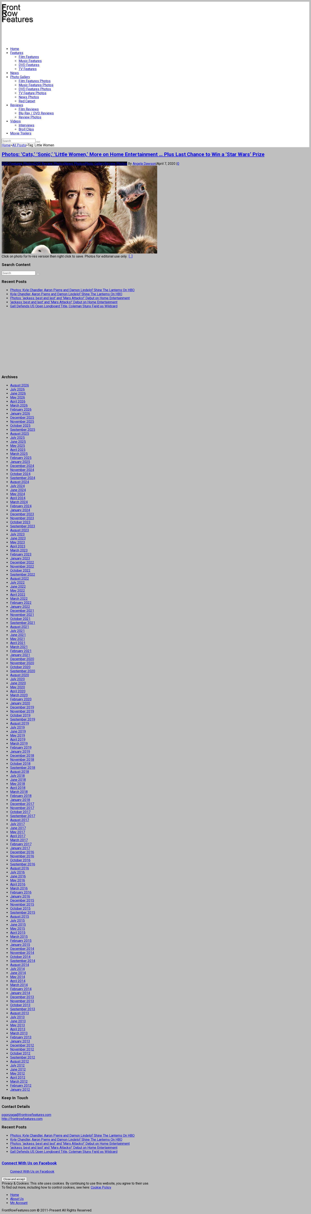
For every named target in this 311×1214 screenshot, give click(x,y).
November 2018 (22, 760)
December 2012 (22, 1045)
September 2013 (22, 1009)
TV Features (28, 69)
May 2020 (17, 687)
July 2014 (17, 969)
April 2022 (17, 595)
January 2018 (20, 800)
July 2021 (17, 631)
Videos (15, 121)
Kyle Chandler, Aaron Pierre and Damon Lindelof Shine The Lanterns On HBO (66, 294)
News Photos (29, 97)
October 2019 (20, 715)
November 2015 (22, 904)
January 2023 (20, 558)
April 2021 (17, 643)
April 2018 (17, 788)
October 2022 (20, 570)
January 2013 (20, 1041)
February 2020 (21, 699)
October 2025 (20, 426)
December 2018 (22, 756)
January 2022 (20, 607)
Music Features (30, 61)
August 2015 (19, 917)
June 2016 (18, 876)
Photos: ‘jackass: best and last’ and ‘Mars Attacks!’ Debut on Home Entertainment (70, 298)
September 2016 (22, 864)
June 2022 (18, 587)
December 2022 (22, 562)
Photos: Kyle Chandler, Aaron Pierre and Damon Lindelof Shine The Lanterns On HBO (72, 290)
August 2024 (19, 482)
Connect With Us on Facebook (29, 1163)
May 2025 (17, 446)
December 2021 (22, 611)
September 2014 (22, 961)
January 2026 (20, 414)
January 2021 (20, 655)
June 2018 (18, 780)
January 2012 (20, 1090)
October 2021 (20, 619)
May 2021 (17, 639)
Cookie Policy (101, 1187)
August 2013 (19, 1013)
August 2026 (19, 385)
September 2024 (22, 478)
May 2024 (17, 494)
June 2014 (18, 973)
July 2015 (17, 921)
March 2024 (19, 502)
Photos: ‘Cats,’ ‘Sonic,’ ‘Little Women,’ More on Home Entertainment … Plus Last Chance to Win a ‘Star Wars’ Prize (133, 154)
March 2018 (19, 792)
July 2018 (17, 776)
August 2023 (19, 530)
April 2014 (17, 981)
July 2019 (17, 727)
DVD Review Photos (49, 164)
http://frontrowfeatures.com (22, 1119)
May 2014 (17, 977)
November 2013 (22, 1001)
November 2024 (22, 470)
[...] (130, 256)
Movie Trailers (20, 133)
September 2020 (22, 671)
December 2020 (22, 659)
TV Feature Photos (32, 93)
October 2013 (20, 1005)
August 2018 (19, 772)
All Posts (19, 145)
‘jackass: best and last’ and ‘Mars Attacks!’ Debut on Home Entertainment (63, 302)
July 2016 (17, 872)
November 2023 (22, 518)
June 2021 (18, 635)
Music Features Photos (36, 85)
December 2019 (22, 707)
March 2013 (19, 1033)
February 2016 (21, 892)
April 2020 (17, 691)
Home (14, 49)
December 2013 (22, 997)
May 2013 (17, 1025)
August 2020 (19, 675)
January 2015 (20, 945)
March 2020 (19, 695)
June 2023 (18, 538)
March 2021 (19, 647)
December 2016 (22, 852)
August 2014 (19, 965)
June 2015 (18, 925)
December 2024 (22, 466)
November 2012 (22, 1049)
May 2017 (17, 832)
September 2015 (22, 912)
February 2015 (21, 941)
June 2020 (18, 683)
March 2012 (19, 1082)
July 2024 (17, 486)
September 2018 (22, 768)
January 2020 (20, 703)
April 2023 (17, 546)
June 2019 (18, 731)
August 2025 (19, 434)
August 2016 (19, 868)
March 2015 (19, 937)
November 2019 (22, 711)
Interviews (26, 125)
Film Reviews (29, 109)
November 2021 (22, 615)
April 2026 (17, 401)
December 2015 (22, 900)
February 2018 (21, 796)
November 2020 (22, 663)
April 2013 (17, 1029)
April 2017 (17, 836)
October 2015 (20, 908)
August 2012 (19, 1061)
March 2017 (19, 840)
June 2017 (18, 828)
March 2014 (19, 985)
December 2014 (22, 949)
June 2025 (18, 442)
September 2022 (22, 574)
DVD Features (29, 65)
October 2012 (20, 1053)
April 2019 (17, 739)
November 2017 (22, 808)
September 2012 (22, 1057)
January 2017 (20, 848)
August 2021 (19, 627)
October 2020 (20, 667)
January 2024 (20, 510)
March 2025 (19, 454)
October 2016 (20, 860)
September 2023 (22, 526)
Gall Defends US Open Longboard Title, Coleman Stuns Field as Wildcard (63, 306)
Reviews (16, 105)
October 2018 (20, 764)
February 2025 (21, 458)
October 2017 (20, 812)
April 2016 (17, 884)
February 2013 (21, 1037)
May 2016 (17, 880)
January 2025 (20, 462)
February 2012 (21, 1086)
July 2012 (17, 1065)
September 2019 (22, 719)
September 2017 (22, 816)
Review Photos (30, 117)
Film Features (29, 57)
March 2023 (19, 550)
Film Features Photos (35, 81)
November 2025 (22, 422)
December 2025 (22, 418)
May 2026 (17, 397)
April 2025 (17, 450)
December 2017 (22, 804)
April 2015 (17, 933)
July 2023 (17, 534)
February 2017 (21, 844)
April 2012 (17, 1077)
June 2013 (18, 1021)
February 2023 (21, 554)
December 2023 (22, 514)
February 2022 (21, 603)
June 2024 (18, 490)
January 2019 (20, 752)
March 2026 (19, 405)
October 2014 (20, 957)
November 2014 (22, 953)
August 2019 (19, 723)
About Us (17, 1199)
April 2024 (17, 498)
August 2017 (19, 820)
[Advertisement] (79, 33)
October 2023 (20, 522)
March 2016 (19, 888)
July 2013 (17, 1017)
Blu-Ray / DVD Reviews (36, 113)
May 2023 (17, 542)
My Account (19, 1203)
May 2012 (17, 1073)
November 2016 (22, 856)
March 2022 (19, 599)
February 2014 (21, 989)
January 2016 (20, 896)
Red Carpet (27, 101)
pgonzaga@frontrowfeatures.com (26, 1115)
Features (16, 53)
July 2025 (17, 438)
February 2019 (21, 748)
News (14, 73)
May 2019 (17, 735)
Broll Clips (26, 129)
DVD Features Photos (35, 89)
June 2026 (18, 393)
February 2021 (21, 651)
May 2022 (17, 591)
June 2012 (18, 1069)
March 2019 (19, 743)
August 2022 (19, 579)
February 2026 (21, 409)
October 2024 (20, 474)
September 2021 (22, 623)
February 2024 (21, 506)
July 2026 (17, 389)
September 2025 (22, 430)
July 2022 (17, 583)
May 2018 (17, 784)
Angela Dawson (144, 164)
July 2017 (17, 824)
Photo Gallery (20, 77)
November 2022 (22, 566)
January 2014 (20, 993)
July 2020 (17, 679)
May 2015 (17, 929)
